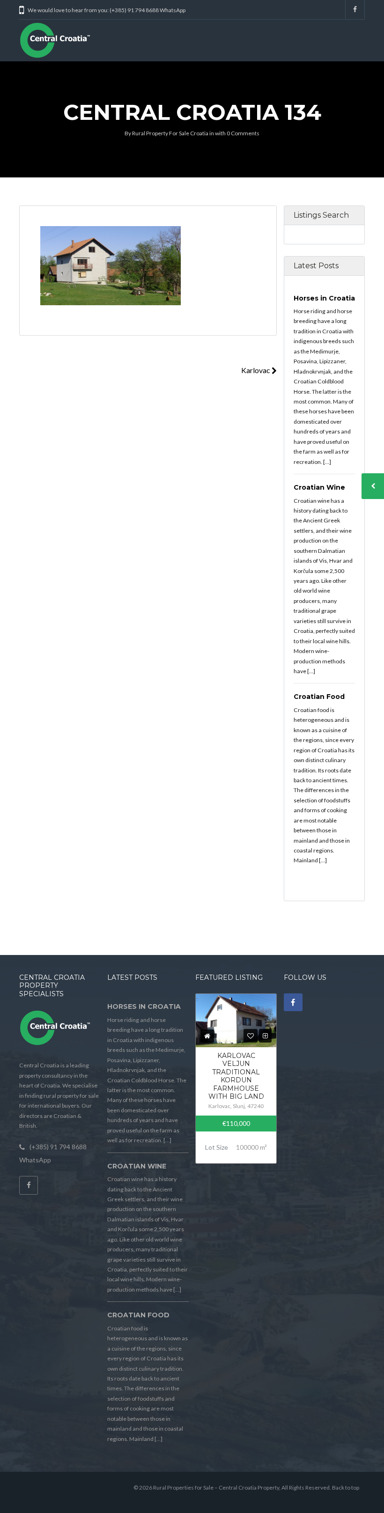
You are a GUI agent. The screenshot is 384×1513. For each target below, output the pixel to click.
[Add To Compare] (265, 1036)
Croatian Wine (319, 487)
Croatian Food (319, 696)
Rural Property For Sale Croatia (170, 133)
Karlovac (256, 370)
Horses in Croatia (324, 298)
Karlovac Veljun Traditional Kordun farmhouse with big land (236, 1076)
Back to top (345, 1487)
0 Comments (243, 133)
